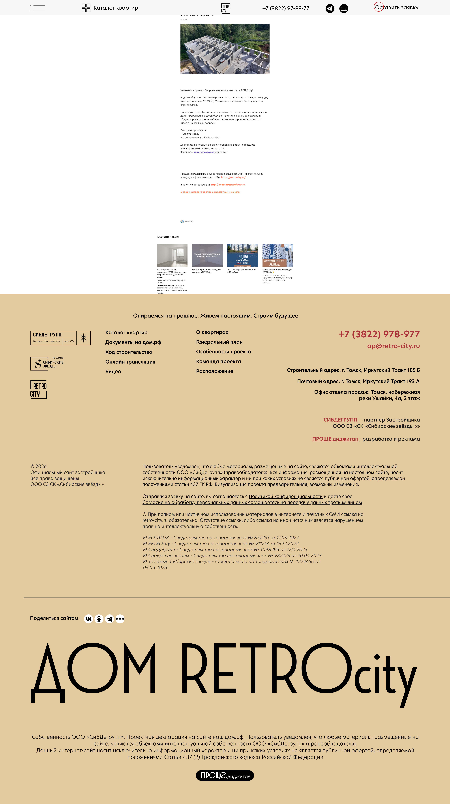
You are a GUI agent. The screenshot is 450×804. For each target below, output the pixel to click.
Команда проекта (218, 361)
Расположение (214, 371)
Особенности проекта (223, 351)
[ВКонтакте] (88, 618)
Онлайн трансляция (130, 361)
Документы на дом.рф (133, 342)
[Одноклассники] (98, 618)
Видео (113, 371)
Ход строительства (128, 352)
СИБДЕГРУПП (340, 419)
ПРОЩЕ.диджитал (335, 438)
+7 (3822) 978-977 (379, 334)
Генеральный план (219, 341)
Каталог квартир (126, 332)
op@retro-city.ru (393, 346)
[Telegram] (109, 618)
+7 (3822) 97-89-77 (285, 8)
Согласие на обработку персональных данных (194, 502)
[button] (399, 7)
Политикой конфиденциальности (286, 496)
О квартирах (212, 332)
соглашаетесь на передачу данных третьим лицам (305, 502)
